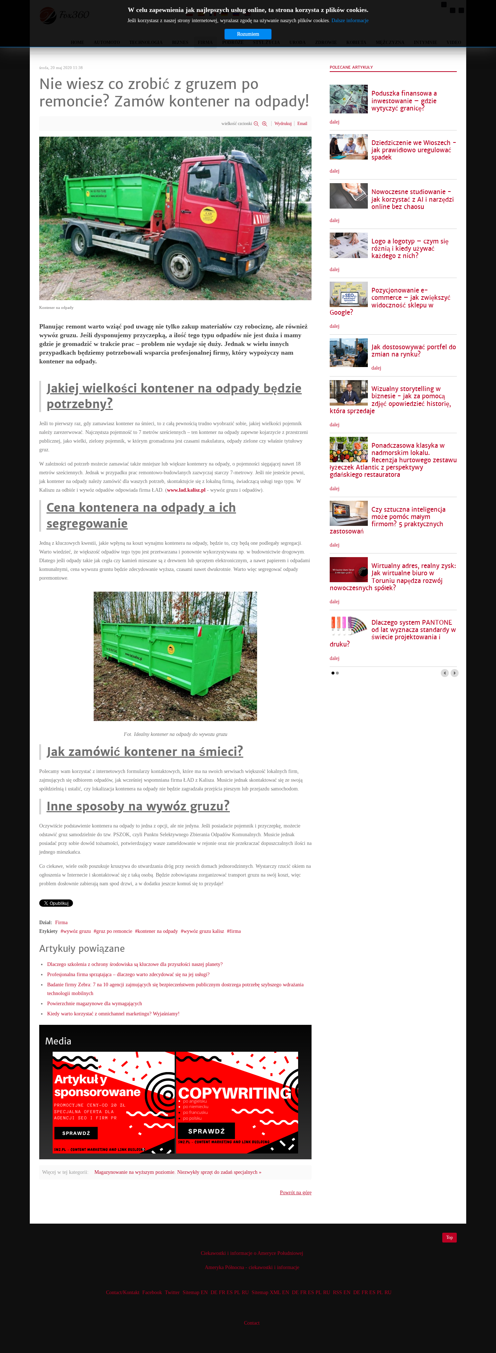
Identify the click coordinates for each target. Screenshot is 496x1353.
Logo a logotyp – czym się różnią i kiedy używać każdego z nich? (409, 249)
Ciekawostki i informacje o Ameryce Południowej (252, 1253)
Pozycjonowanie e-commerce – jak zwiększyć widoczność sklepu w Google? (390, 301)
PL (237, 1292)
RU (245, 1292)
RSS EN (341, 1292)
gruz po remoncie (114, 931)
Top (449, 1237)
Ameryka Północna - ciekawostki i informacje (252, 1267)
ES (230, 1292)
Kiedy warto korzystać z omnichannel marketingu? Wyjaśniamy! (113, 1013)
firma (235, 931)
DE (214, 1292)
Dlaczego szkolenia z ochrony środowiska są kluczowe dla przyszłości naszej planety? (135, 964)
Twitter (172, 1292)
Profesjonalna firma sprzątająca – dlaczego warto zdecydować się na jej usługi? (128, 974)
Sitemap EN (196, 1292)
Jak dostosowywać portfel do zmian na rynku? (413, 350)
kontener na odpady (158, 931)
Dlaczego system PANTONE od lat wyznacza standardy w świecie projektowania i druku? (393, 633)
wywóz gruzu (77, 931)
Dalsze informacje (350, 20)
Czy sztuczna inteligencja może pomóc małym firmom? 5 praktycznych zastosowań (388, 520)
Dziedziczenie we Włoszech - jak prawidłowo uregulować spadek (413, 150)
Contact (252, 1323)
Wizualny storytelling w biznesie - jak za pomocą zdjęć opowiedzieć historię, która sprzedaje (390, 400)
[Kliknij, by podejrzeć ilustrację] (175, 218)
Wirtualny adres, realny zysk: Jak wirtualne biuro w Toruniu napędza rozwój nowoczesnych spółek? (393, 577)
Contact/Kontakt (122, 1292)
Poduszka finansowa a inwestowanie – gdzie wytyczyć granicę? (404, 101)
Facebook (152, 1292)
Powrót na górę (296, 1192)
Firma (61, 922)
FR (222, 1292)
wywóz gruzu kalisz (203, 931)
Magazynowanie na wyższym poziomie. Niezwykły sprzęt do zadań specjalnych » (177, 1172)
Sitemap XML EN (270, 1292)
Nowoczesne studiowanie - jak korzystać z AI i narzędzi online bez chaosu (412, 199)
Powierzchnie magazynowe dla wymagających (94, 1003)
